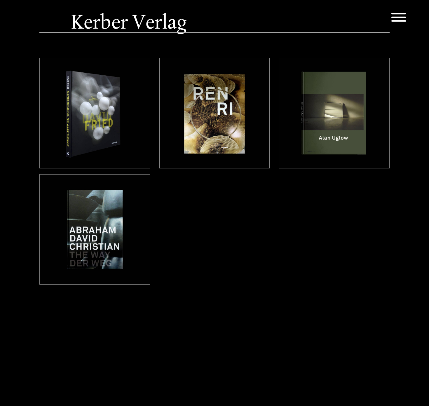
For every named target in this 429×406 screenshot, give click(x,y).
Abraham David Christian (76, 189)
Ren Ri (173, 73)
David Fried (59, 73)
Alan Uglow (299, 73)
